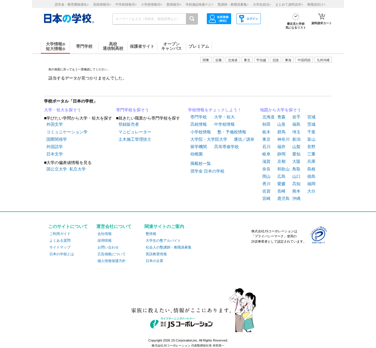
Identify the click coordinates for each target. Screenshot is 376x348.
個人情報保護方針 (112, 261)
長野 (311, 146)
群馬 (281, 132)
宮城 (311, 117)
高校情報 (198, 124)
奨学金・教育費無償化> (72, 4)
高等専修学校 (226, 146)
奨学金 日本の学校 (207, 171)
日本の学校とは (61, 254)
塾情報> (174, 4)
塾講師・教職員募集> (233, 4)
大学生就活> (262, 4)
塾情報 (151, 234)
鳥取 (296, 169)
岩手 (296, 117)
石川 (266, 146)
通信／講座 (244, 139)
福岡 (311, 183)
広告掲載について (112, 254)
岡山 (266, 176)
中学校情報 (224, 124)
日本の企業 (154, 261)
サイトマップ (59, 247)
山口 (296, 176)
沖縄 (296, 198)
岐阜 (266, 154)
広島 (281, 176)
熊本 (296, 191)
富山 (311, 139)
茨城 (311, 124)
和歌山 (283, 169)
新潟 (296, 139)
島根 (311, 169)
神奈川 (283, 139)
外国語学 (54, 146)
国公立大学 (56, 169)
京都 (281, 161)
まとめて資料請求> (289, 4)
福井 (281, 146)
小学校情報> (151, 4)
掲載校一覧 (200, 163)
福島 (296, 124)
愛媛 (281, 183)
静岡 (281, 154)
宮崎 (266, 198)
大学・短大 (224, 117)
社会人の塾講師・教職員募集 (169, 247)
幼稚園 (196, 154)
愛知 (296, 154)
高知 (296, 183)
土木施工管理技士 (134, 139)
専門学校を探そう (132, 109)
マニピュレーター (134, 132)
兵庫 (311, 161)
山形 (281, 124)
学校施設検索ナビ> (199, 4)
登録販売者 (128, 124)
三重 (311, 154)
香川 (266, 183)
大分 (311, 191)
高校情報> (102, 4)
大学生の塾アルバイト (163, 240)
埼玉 (296, 132)
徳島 (311, 176)
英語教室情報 (156, 254)
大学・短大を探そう (62, 109)
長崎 (281, 191)
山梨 (296, 146)
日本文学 (54, 154)
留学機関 (198, 146)
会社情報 (105, 234)
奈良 (266, 169)
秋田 (266, 124)
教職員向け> (316, 4)
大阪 (296, 161)
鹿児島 (283, 198)
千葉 (311, 132)
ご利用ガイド (59, 234)
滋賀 (266, 161)
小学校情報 (200, 132)
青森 (281, 117)
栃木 (266, 132)
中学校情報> (126, 4)
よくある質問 (59, 240)
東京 (266, 139)
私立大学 (77, 169)
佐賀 (266, 191)
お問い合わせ (108, 247)
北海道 (233, 60)
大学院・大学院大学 (208, 139)
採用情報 (105, 240)
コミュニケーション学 (67, 132)
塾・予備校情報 (231, 132)
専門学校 (198, 117)
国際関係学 (56, 139)
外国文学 (54, 124)
